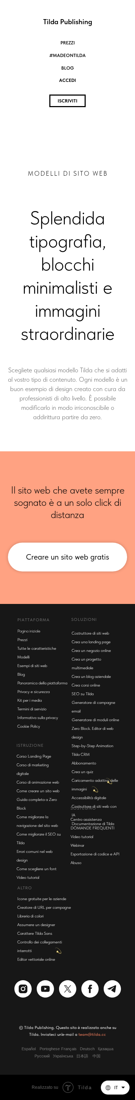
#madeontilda (67, 55)
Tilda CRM (81, 926)
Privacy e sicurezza (33, 863)
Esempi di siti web (32, 837)
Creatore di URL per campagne (44, 1079)
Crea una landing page (91, 813)
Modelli (23, 829)
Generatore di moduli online (95, 891)
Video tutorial (82, 1008)
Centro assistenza (86, 991)
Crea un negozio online (91, 822)
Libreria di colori (30, 1088)
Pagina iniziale (28, 803)
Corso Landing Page (34, 928)
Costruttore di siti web (90, 805)
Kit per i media (29, 872)
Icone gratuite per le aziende (41, 1070)
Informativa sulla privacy (37, 889)
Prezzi (67, 42)
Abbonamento (84, 935)
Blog (67, 68)
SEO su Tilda (83, 865)
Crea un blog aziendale (91, 848)
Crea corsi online (86, 857)
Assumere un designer (36, 1096)
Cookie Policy (28, 898)
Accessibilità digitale (89, 969)
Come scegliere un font (37, 1040)
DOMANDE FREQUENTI (92, 1000)
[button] (115, 1087)
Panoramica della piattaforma (42, 855)
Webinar (77, 1017)
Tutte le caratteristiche (36, 820)
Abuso (76, 1034)
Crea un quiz (82, 943)
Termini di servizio (31, 881)
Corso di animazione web (38, 954)
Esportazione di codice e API (95, 1026)
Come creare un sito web (38, 962)
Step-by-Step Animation (92, 917)
